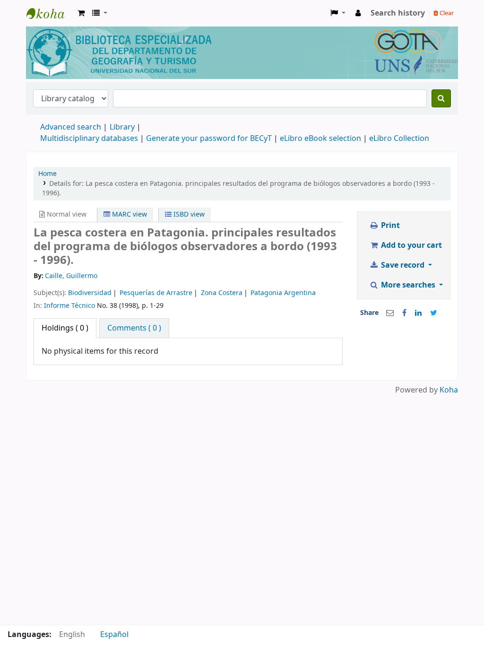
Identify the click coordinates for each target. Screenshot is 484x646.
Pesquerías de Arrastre (156, 293)
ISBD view (188, 214)
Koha (449, 390)
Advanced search (70, 127)
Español (114, 634)
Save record (402, 265)
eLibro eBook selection (321, 138)
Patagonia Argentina (283, 293)
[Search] (441, 98)
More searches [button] (408, 285)
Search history (398, 13)
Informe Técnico (69, 306)
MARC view (128, 214)
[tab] (134, 328)
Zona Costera (221, 293)
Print (389, 225)
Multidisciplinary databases (90, 138)
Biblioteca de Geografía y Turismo (50, 13)
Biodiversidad (90, 293)
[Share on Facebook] (404, 313)
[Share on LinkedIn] (418, 313)
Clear (446, 13)
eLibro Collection (399, 138)
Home (47, 174)
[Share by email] (390, 313)
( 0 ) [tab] (65, 328)
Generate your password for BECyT (209, 138)
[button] (81, 13)
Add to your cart (410, 245)
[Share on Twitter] (433, 313)
